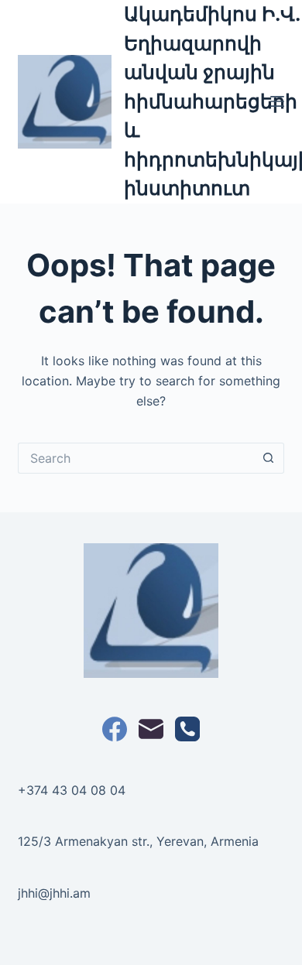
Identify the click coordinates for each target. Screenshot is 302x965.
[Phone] (187, 729)
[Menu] (277, 101)
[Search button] (268, 458)
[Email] (151, 729)
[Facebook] (114, 729)
